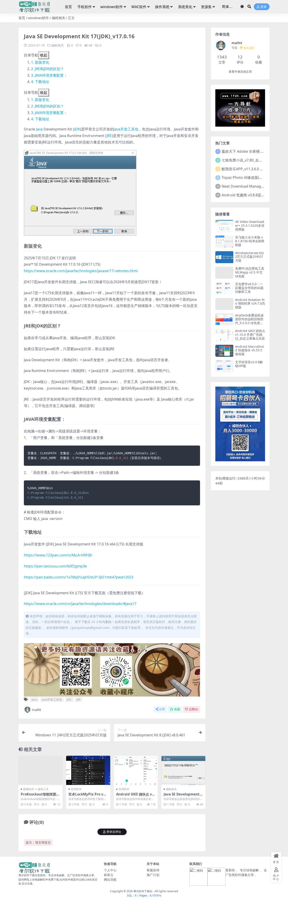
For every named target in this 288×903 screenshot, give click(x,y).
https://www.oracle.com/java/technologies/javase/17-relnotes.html (81, 270)
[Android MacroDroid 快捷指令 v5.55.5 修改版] (224, 351)
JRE (109, 135)
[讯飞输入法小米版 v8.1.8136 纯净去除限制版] (224, 241)
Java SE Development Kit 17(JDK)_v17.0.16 (183, 796)
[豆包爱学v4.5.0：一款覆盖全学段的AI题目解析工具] (224, 288)
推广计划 (153, 875)
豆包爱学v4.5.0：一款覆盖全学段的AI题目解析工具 (249, 288)
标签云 (108, 875)
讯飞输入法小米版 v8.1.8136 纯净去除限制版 (249, 241)
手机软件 (84, 6)
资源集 (206, 6)
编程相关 (58, 18)
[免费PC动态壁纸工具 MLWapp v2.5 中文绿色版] (224, 273)
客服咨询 (153, 870)
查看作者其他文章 (240, 71)
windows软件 (111, 6)
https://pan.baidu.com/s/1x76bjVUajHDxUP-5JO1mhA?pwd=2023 (78, 577)
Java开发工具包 (126, 129)
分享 (162, 709)
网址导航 (110, 879)
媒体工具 (43, 789)
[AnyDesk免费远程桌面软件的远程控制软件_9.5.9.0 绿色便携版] (224, 319)
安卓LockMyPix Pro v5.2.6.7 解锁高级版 (87, 796)
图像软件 (28, 789)
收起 (43, 55)
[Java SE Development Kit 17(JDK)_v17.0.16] (183, 770)
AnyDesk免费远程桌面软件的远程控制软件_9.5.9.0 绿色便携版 (249, 321)
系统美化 (185, 6)
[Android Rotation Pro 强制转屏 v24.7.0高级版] (224, 304)
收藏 (177, 709)
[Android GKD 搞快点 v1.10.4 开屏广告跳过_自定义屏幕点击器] (136, 770)
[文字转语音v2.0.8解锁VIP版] (224, 366)
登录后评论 (113, 832)
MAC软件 (138, 6)
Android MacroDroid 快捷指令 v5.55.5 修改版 (249, 350)
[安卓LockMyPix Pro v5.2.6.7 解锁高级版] (88, 770)
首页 (68, 6)
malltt (36, 709)
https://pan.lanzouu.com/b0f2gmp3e (55, 566)
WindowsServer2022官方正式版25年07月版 (249, 257)
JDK (77, 129)
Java (39, 129)
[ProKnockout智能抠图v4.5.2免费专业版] (40, 770)
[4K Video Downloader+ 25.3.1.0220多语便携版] (224, 226)
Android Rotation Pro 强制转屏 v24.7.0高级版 (250, 303)
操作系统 (162, 6)
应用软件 (76, 789)
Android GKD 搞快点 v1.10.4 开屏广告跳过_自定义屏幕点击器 (250, 335)
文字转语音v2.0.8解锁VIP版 (249, 364)
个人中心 (110, 870)
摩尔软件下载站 (142, 891)
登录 (263, 7)
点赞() (193, 709)
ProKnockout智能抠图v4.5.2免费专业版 (39, 796)
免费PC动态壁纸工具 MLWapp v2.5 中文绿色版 (249, 272)
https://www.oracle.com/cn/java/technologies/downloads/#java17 (80, 603)
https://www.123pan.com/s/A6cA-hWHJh (58, 555)
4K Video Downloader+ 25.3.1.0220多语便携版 (249, 225)
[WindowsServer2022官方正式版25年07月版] (224, 257)
